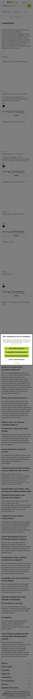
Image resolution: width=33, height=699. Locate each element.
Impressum (16, 363)
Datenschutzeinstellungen (17, 359)
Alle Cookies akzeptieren (16, 348)
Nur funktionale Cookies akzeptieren (17, 356)
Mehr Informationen (16, 343)
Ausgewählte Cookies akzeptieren (16, 352)
